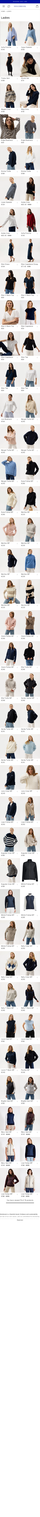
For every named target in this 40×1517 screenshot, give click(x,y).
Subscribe (29, 767)
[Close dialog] (38, 745)
